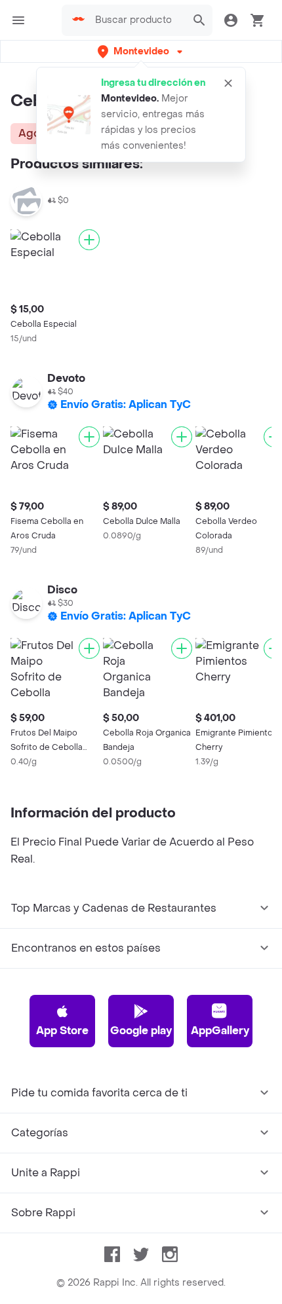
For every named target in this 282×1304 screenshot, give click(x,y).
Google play (141, 1030)
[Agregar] (89, 239)
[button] (141, 51)
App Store (62, 1030)
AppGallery (220, 1030)
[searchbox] (137, 20)
